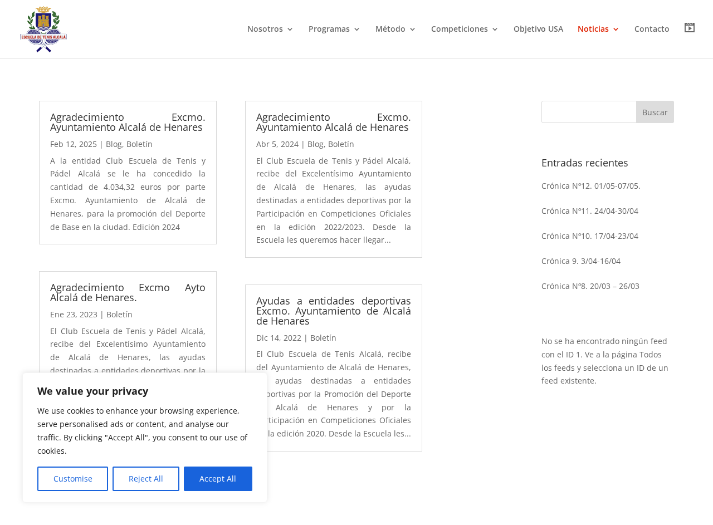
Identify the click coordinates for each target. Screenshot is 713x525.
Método (390, 29)
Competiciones (459, 29)
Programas (329, 29)
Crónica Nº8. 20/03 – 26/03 (590, 286)
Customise (72, 478)
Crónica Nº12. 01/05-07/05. (591, 185)
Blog (114, 144)
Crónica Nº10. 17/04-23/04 (589, 235)
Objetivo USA (538, 29)
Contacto (652, 29)
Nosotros (265, 29)
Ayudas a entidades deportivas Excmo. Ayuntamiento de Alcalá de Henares (333, 310)
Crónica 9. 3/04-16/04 (581, 261)
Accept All (217, 478)
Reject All (146, 478)
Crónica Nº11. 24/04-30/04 (589, 210)
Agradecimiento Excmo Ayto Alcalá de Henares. (127, 292)
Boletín (139, 144)
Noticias (593, 29)
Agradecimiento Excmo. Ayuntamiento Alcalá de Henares (127, 122)
